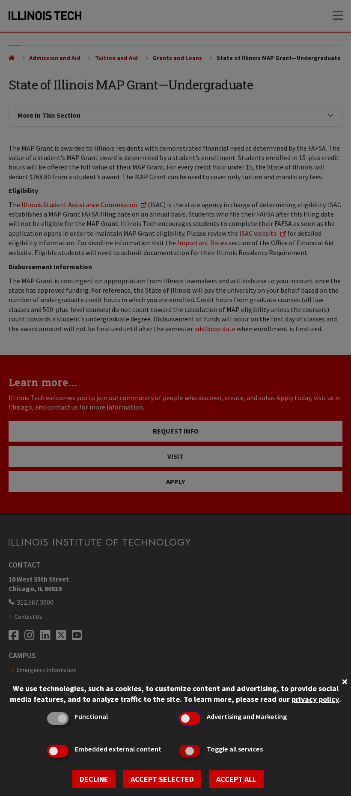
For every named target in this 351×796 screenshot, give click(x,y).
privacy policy (315, 699)
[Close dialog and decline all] (344, 680)
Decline (94, 779)
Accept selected (162, 779)
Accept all (236, 779)
